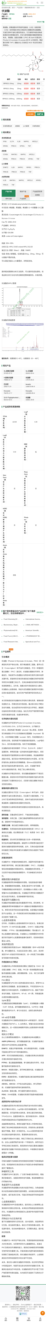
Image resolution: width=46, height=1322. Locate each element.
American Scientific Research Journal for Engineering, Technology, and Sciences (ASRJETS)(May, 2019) (34, 630)
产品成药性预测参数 (37, 193)
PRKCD (22, 159)
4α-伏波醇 (29, 371)
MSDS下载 (40, 22)
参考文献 (8, 199)
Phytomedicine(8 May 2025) (12, 630)
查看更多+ (40, 612)
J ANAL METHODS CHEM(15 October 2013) (34, 625)
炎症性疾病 (36, 126)
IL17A (12, 141)
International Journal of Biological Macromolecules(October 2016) (34, 619)
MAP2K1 (14, 154)
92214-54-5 (8, 400)
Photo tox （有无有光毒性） (25, 525)
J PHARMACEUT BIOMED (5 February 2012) (34, 636)
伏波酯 (28, 397)
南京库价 (26, 1311)
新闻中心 (8, 1305)
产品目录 (20, 7)
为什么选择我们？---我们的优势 (31, 1305)
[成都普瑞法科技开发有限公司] (14, 3)
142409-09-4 (30, 393)
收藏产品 (40, 114)
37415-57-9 (8, 373)
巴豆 (38, 7)
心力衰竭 (26, 126)
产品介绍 (8, 191)
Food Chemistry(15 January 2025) (12, 619)
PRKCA (13, 146)
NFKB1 (5, 146)
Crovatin (29, 391)
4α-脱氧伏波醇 (9, 371)
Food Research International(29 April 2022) (12, 642)
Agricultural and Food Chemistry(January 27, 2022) (34, 642)
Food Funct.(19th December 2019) (12, 636)
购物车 (28, 1320)
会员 (40, 1320)
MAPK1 (26, 141)
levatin (28, 384)
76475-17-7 (8, 393)
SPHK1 (22, 146)
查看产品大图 (24, 74)
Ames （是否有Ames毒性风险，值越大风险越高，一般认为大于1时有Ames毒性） (4, 575)
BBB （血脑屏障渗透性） (25, 452)
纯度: (3, 16)
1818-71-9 (7, 386)
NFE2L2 (35, 141)
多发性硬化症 (7, 126)
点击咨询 (30, 114)
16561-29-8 (30, 400)
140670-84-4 (30, 386)
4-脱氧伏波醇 (8, 378)
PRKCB (5, 172)
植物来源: (5, 18)
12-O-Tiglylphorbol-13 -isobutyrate (12, 397)
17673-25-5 (30, 380)
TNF (29, 146)
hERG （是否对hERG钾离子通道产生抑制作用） (4, 525)
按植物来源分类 (30, 7)
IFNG (5, 141)
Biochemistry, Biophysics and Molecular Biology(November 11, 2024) (12, 625)
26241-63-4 (30, 373)
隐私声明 (16, 1305)
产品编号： (5, 14)
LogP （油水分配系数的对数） (25, 422)
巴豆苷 (6, 384)
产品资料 (23, 199)
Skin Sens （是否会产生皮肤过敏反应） (4, 488)
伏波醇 (28, 378)
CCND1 (5, 154)
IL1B (18, 141)
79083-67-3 (8, 380)
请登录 (26, 83)
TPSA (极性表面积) (4, 422)
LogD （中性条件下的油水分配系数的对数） (4, 452)
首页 (6, 1320)
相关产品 (23, 191)
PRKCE (22, 172)
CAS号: (25, 14)
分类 (17, 1320)
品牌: (24, 16)
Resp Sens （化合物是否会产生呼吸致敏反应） (25, 488)
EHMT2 (5, 167)
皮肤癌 (17, 126)
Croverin (7, 391)
